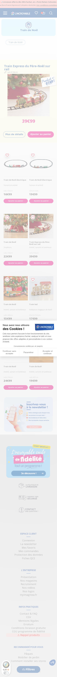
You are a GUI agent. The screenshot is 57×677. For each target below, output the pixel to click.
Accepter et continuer (48, 352)
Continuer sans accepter (9, 352)
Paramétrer (28, 352)
